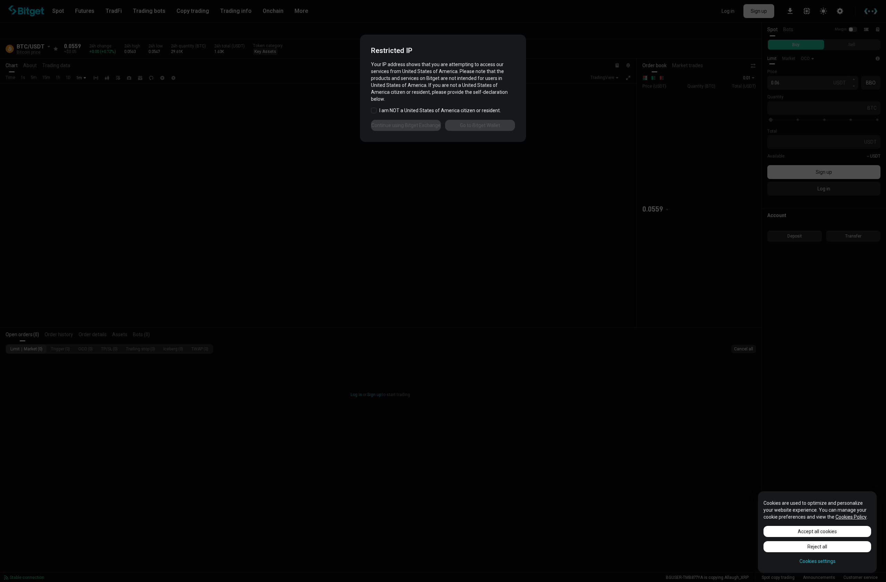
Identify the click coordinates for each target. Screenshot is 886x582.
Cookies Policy (851, 517)
